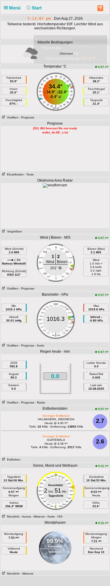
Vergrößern (13, 231)
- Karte (39, 345)
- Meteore (38, 516)
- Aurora (26, 516)
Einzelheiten (14, 174)
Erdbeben (13, 459)
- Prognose (26, 117)
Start (37, 7)
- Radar (40, 402)
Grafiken (11, 117)
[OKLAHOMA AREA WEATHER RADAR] (55, 185)
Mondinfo (12, 516)
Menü (15, 7)
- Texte (29, 174)
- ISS (59, 516)
